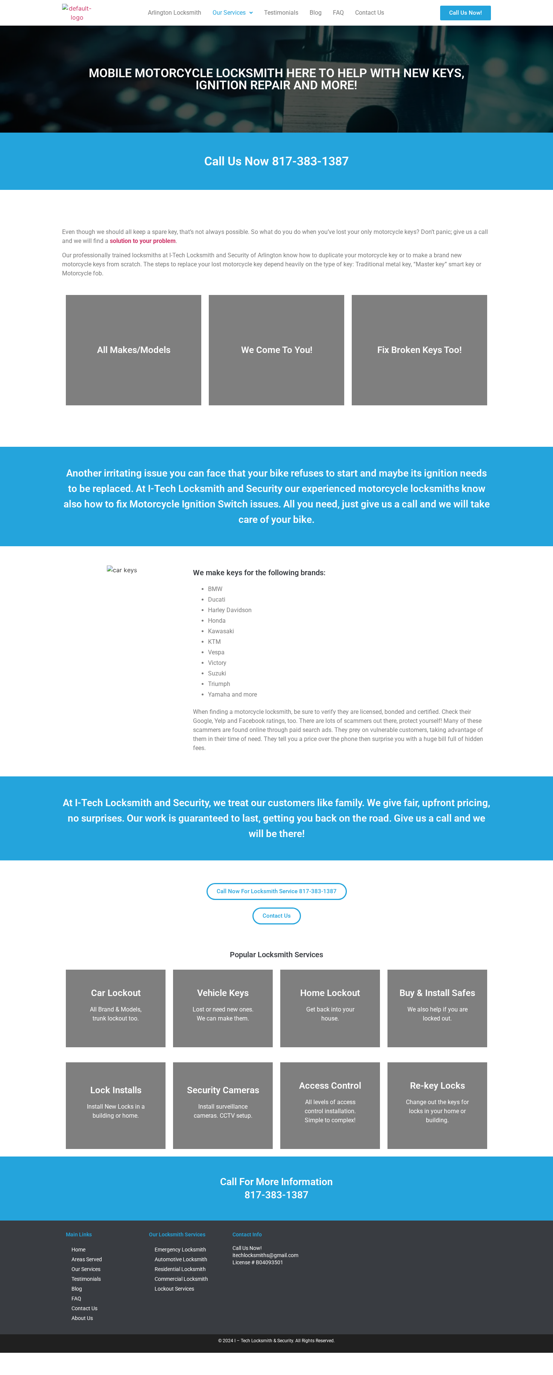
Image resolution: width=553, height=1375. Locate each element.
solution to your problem (143, 240)
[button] (232, 12)
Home (78, 1250)
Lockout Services (174, 1289)
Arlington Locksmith (174, 12)
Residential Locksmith (180, 1269)
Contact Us (369, 12)
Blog (316, 12)
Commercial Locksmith (181, 1279)
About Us (82, 1318)
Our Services (229, 12)
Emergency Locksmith (180, 1250)
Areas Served (86, 1259)
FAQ (338, 12)
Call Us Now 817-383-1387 (276, 161)
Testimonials (281, 12)
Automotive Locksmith (181, 1259)
